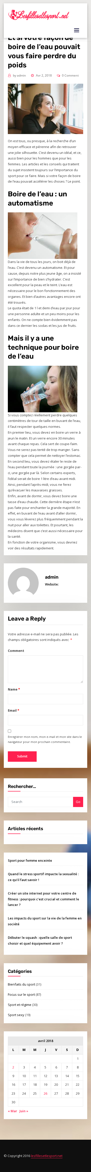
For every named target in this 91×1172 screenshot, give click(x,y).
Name (14, 689)
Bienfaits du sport (21, 984)
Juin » (23, 1111)
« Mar (12, 1111)
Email (13, 710)
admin (19, 75)
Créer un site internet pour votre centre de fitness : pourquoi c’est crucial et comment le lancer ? (43, 899)
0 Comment (70, 75)
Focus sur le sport (21, 994)
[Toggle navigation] (76, 30)
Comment (16, 650)
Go (78, 801)
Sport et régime (19, 1004)
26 (45, 1093)
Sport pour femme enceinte (30, 860)
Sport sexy (16, 1015)
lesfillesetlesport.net (46, 1155)
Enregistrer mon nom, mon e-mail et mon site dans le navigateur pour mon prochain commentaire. (45, 739)
